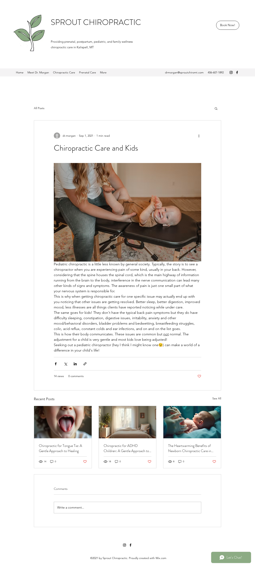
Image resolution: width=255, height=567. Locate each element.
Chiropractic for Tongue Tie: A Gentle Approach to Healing (60, 448)
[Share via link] (85, 364)
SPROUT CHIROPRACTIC (96, 22)
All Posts (39, 108)
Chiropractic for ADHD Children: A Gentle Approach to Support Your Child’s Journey (126, 448)
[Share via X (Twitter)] (65, 364)
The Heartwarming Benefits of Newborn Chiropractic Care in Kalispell (189, 448)
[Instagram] (231, 72)
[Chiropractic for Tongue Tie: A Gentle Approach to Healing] (63, 422)
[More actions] (198, 135)
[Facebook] (237, 72)
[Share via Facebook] (56, 364)
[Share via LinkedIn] (75, 364)
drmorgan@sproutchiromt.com (184, 72)
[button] (216, 108)
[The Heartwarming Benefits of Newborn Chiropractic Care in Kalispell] (192, 422)
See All (216, 398)
